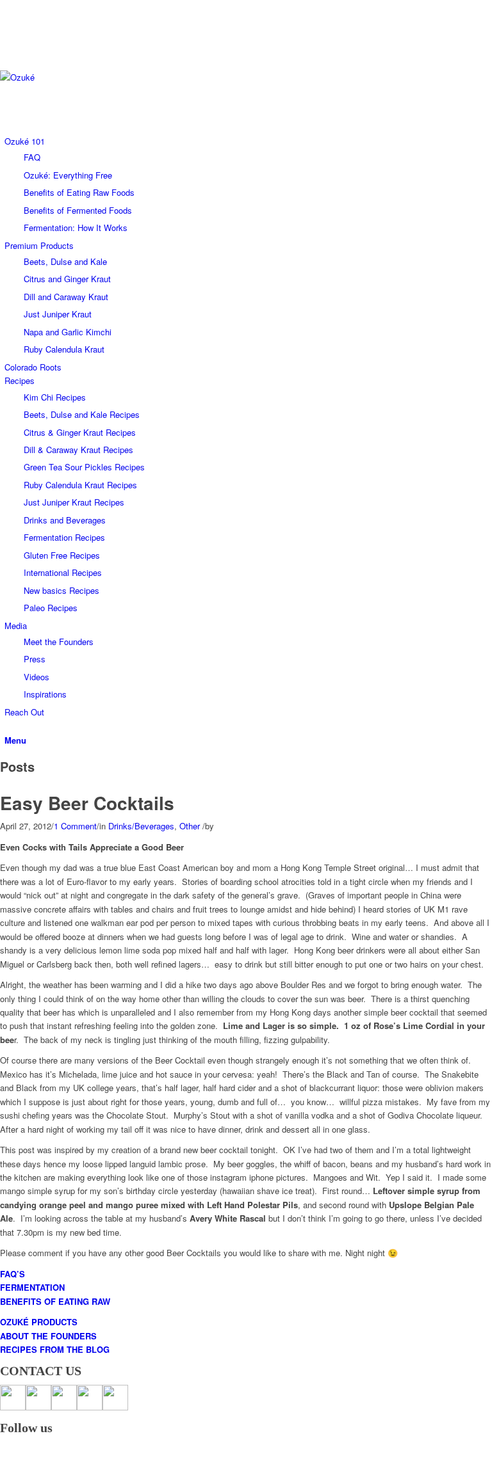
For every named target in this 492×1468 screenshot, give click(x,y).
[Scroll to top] (3, 1461)
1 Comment (75, 826)
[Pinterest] (7, 35)
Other (189, 826)
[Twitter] (7, 21)
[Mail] (7, 50)
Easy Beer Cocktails (87, 803)
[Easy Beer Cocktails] (3, 785)
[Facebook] (7, 7)
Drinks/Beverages (141, 826)
